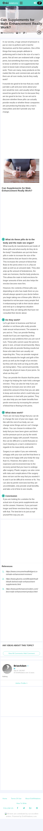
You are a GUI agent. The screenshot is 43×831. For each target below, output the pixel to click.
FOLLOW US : (8, 808)
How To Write (21, 803)
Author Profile (21, 683)
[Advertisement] (21, 136)
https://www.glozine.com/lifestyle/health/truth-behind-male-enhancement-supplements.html (22, 581)
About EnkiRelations (32, 798)
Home (5, 798)
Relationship (8, 33)
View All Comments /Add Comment (21, 653)
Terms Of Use (16, 798)
